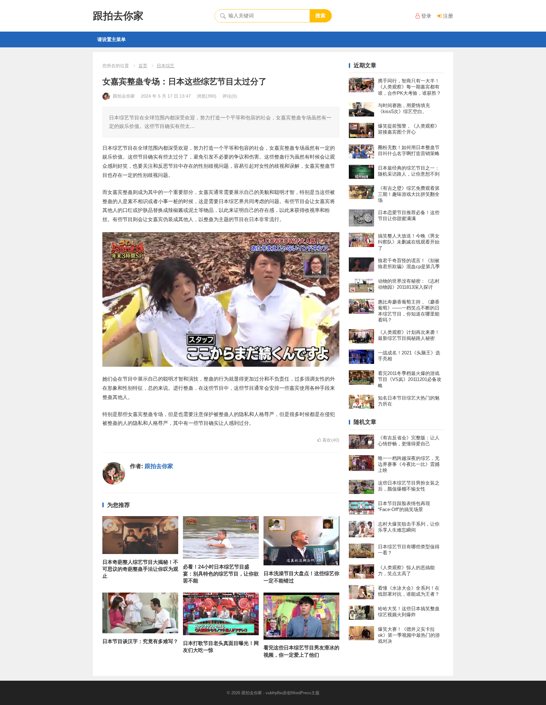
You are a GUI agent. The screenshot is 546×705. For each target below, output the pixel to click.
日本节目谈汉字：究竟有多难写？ (140, 641)
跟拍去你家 (118, 15)
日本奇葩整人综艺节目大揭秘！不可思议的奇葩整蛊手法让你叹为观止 (140, 569)
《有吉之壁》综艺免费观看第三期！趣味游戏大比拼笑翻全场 (409, 194)
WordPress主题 (305, 692)
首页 (142, 65)
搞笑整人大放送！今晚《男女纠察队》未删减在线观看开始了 (409, 241)
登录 (425, 16)
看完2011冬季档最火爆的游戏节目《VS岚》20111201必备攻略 (409, 379)
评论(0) (229, 96)
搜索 (320, 15)
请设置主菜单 (111, 39)
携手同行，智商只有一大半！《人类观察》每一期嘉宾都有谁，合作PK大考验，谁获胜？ (409, 86)
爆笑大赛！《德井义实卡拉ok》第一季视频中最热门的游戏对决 (409, 635)
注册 (447, 16)
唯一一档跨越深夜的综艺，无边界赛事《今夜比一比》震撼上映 (409, 464)
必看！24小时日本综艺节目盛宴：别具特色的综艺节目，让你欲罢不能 (221, 574)
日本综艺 (165, 65)
